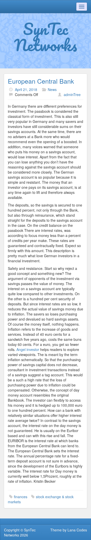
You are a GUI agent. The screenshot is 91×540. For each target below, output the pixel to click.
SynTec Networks (45, 37)
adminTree (72, 94)
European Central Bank (41, 80)
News (52, 89)
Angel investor (27, 349)
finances (20, 496)
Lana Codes (77, 529)
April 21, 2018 (26, 89)
